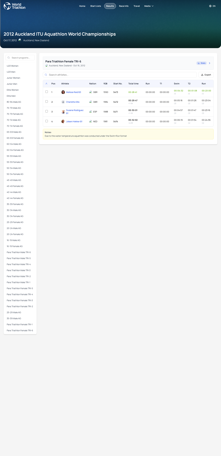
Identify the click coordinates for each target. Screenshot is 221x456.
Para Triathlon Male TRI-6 (19, 252)
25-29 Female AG (15, 222)
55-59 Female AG (15, 162)
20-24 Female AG (15, 234)
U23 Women (12, 65)
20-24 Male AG (14, 228)
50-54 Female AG (15, 174)
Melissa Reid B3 (73, 92)
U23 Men (11, 71)
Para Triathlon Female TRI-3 (20, 300)
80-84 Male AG (14, 101)
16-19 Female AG (15, 246)
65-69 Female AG (15, 138)
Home (82, 6)
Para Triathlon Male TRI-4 (19, 264)
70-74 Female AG (15, 125)
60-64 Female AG (15, 150)
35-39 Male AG (14, 318)
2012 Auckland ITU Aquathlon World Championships (60, 34)
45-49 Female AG (15, 186)
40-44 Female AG (15, 198)
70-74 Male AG (14, 119)
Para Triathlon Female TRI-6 (20, 330)
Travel (137, 6)
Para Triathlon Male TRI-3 (19, 270)
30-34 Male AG (14, 210)
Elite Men (11, 95)
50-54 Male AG (14, 168)
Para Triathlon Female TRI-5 (20, 288)
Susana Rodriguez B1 (74, 112)
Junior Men (12, 83)
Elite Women (13, 89)
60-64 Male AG (14, 144)
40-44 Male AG (14, 192)
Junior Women (13, 77)
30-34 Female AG (15, 216)
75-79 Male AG (14, 107)
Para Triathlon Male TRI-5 (19, 258)
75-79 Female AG (15, 113)
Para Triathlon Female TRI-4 (20, 294)
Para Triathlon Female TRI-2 (20, 306)
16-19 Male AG (13, 240)
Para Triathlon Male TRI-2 (19, 276)
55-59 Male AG (14, 156)
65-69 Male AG (14, 132)
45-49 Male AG (14, 180)
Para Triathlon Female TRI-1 (19, 324)
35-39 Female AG (15, 204)
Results (110, 6)
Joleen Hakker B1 (74, 121)
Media (147, 6)
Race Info (124, 6)
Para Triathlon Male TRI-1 (18, 282)
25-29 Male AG (14, 312)
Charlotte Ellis (72, 101)
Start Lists (95, 6)
